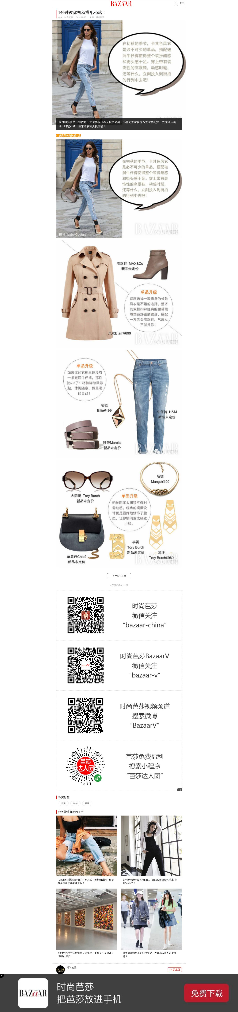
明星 (64, 803)
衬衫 (75, 803)
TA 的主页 (174, 969)
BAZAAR (121, 3)
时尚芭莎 (68, 17)
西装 (87, 803)
